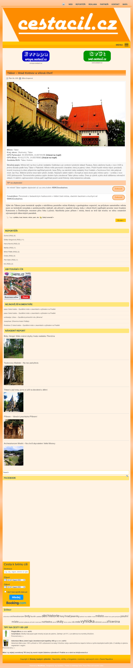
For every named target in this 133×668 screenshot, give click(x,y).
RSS (11, 235)
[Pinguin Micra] (6, 633)
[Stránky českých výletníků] (66, 25)
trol (5, 264)
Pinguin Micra (16, 631)
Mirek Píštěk (8, 252)
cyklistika (38, 616)
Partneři (104, 4)
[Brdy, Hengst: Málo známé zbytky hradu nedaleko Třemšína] (13, 349)
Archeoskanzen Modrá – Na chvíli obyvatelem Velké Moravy (29, 443)
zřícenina (113, 621)
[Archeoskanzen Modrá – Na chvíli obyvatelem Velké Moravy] (13, 456)
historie (25, 217)
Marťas (6, 247)
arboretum (6, 616)
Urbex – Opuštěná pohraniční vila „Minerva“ (27, 317)
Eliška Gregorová (10, 239)
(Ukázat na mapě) (53, 155)
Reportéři (80, 4)
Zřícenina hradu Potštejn (20, 321)
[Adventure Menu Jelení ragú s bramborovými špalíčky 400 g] (6, 643)
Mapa (125, 4)
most (93, 616)
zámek (104, 622)
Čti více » (120, 220)
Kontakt (115, 4)
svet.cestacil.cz (97, 62)
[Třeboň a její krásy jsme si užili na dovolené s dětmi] (13, 402)
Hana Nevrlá (8, 243)
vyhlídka (16, 217)
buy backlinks (59, 665)
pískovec (26, 622)
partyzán (117, 616)
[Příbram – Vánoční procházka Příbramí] (13, 429)
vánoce (98, 621)
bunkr (33, 616)
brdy (27, 616)
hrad (20, 217)
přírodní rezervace (35, 622)
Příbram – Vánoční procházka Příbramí (20, 416)
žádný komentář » (48, 217)
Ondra (6, 256)
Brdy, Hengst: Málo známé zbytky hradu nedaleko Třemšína (29, 336)
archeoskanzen (17, 616)
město (30, 217)
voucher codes (98, 665)
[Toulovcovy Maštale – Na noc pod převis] (13, 376)
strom (65, 622)
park (34, 217)
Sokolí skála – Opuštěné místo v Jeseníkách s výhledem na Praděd (31, 309)
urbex (69, 622)
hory (62, 616)
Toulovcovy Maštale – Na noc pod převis (21, 362)
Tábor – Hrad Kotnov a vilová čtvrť (30, 72)
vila (38, 217)
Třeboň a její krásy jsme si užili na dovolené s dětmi (25, 389)
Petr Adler (7, 260)
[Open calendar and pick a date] (5, 580)
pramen (21, 622)
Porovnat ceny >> (17, 636)
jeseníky (75, 616)
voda (77, 621)
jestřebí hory (83, 616)
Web (70, 4)
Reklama (93, 4)
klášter (90, 616)
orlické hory (107, 616)
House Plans (87, 665)
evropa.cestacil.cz (36, 63)
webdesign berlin (76, 665)
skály (60, 621)
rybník (54, 622)
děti (44, 615)
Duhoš (6, 235)
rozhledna (47, 621)
